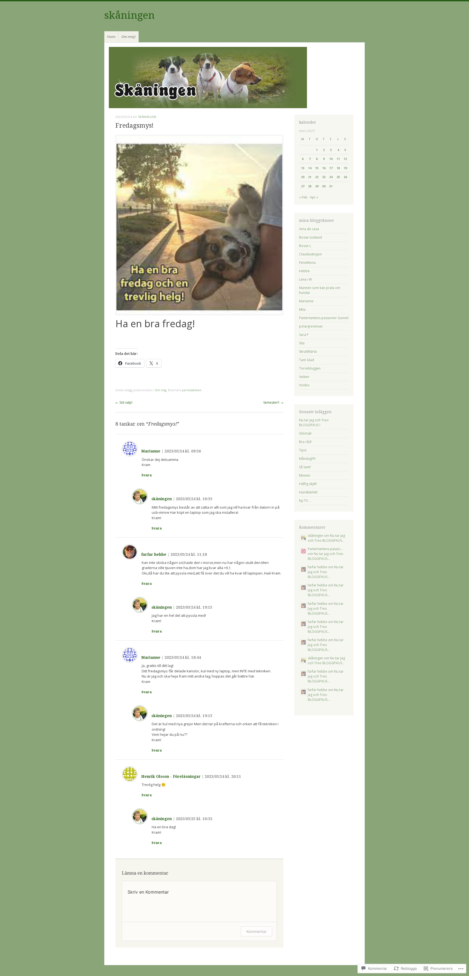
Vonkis (304, 385)
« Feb (303, 197)
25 (338, 177)
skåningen (129, 15)
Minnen (304, 475)
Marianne (150, 451)
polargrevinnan (311, 326)
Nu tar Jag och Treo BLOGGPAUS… (326, 538)
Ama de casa (309, 229)
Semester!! (273, 402)
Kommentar (256, 931)
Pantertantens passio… (325, 549)
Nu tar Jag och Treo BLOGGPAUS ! (314, 422)
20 (302, 177)
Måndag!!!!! (307, 458)
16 (323, 168)
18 (338, 168)
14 (309, 168)
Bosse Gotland (310, 237)
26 (345, 177)
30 (323, 186)
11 (338, 159)
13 (302, 168)
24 (330, 177)
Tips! (302, 450)
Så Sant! (305, 467)
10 (330, 159)
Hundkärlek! (308, 492)
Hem (111, 36)
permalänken (191, 390)
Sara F (303, 334)
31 (330, 186)
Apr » (314, 197)
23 (323, 177)
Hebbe (304, 271)
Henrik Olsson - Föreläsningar (171, 776)
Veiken (304, 376)
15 (316, 168)
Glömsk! (305, 433)
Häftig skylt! (308, 483)
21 (309, 177)
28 (309, 186)
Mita (302, 309)
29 (316, 186)
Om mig (160, 390)
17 (330, 168)
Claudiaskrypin (310, 254)
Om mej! (128, 36)
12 (345, 159)
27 (302, 186)
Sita (302, 343)
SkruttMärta (308, 351)
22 (316, 177)
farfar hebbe (153, 554)
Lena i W (305, 279)
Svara (146, 475)
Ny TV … (305, 500)
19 (345, 168)
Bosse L (305, 245)
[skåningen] (234, 77)
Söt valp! (123, 402)
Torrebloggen (310, 368)
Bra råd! (305, 441)
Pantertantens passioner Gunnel (323, 318)
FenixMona (307, 262)
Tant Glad (306, 360)
